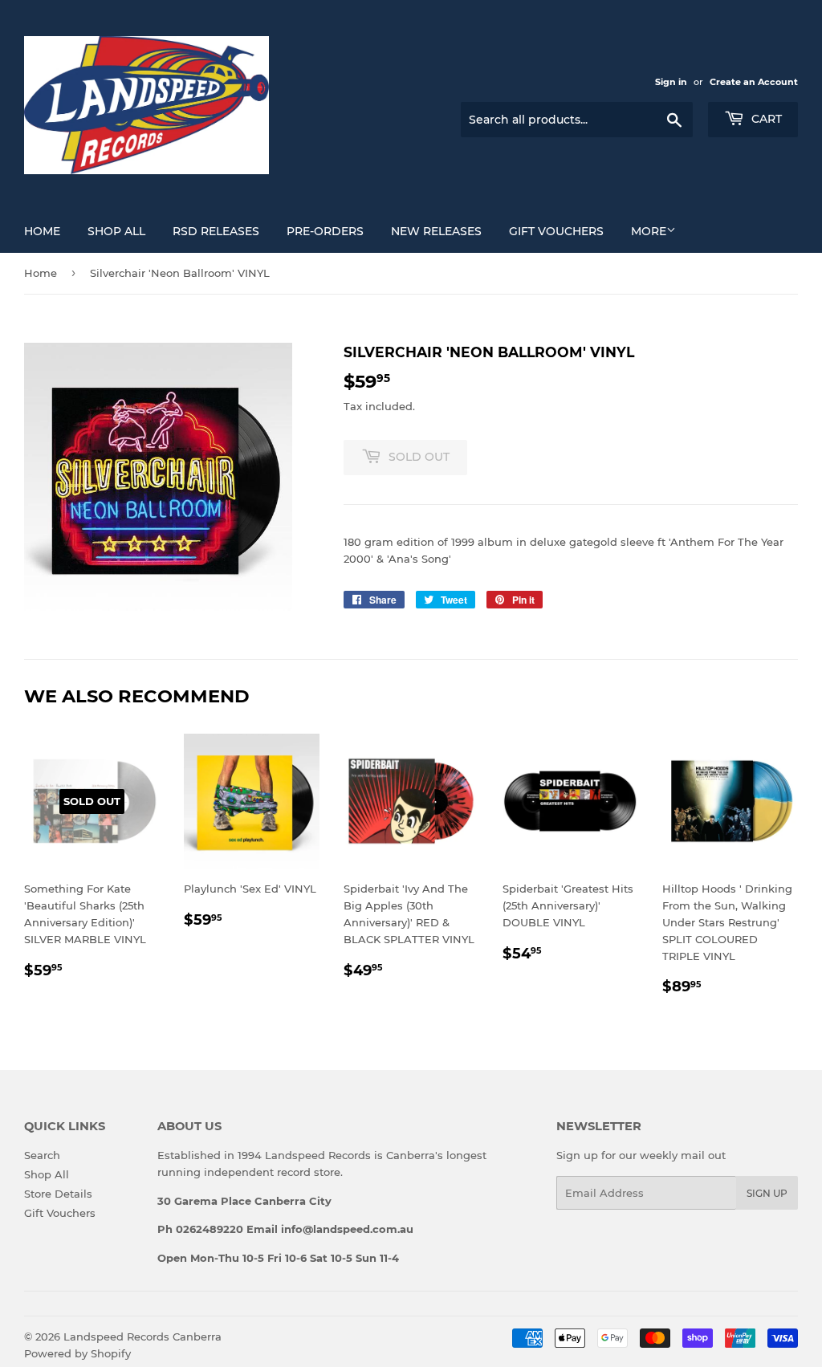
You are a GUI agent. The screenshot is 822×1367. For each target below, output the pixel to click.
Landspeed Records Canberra (142, 1336)
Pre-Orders (325, 231)
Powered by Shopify (77, 1353)
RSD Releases (216, 231)
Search (42, 1155)
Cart (765, 119)
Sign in (671, 81)
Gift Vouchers (556, 231)
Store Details (58, 1193)
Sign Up (767, 1193)
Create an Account (754, 81)
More (648, 231)
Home (42, 231)
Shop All (116, 231)
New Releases (436, 231)
